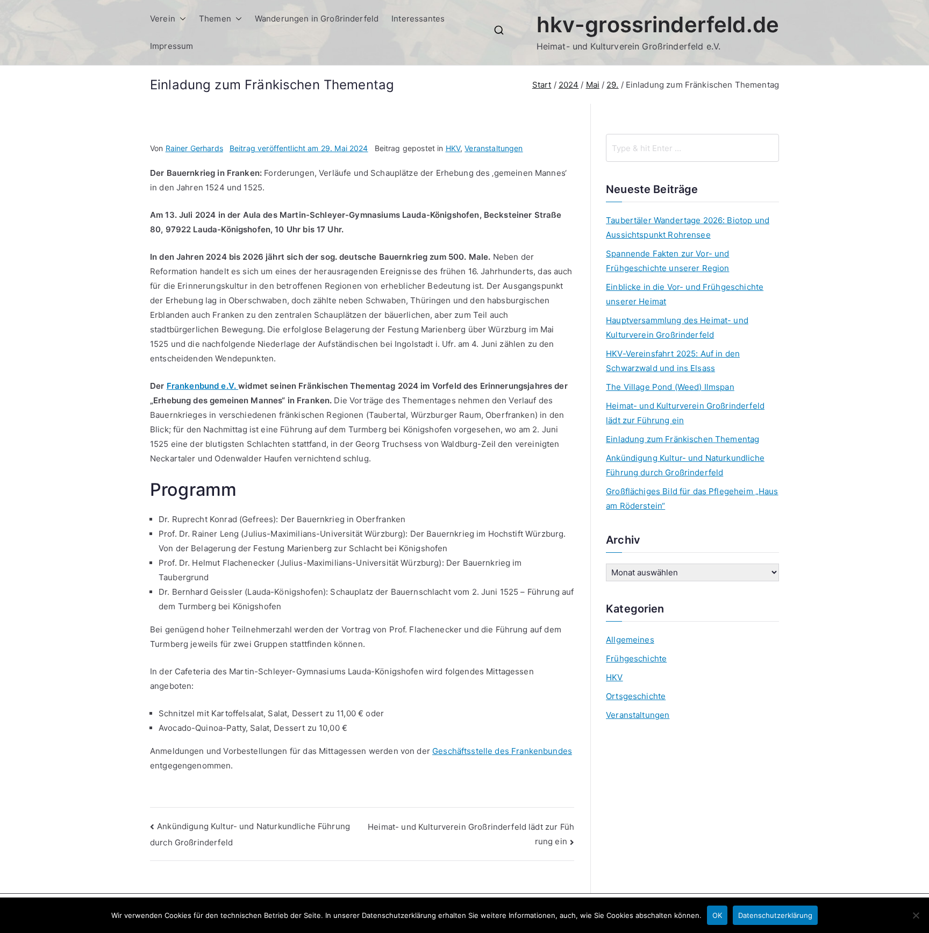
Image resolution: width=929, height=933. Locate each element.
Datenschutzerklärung (775, 915)
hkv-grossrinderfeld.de (658, 24)
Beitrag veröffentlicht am (299, 148)
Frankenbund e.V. (203, 386)
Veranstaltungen (493, 148)
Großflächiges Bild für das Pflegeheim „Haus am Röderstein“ (692, 498)
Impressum (171, 46)
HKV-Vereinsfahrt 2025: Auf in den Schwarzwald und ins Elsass (673, 360)
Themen (215, 18)
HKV (453, 148)
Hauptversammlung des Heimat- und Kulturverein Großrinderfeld (677, 327)
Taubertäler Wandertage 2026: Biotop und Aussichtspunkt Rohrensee (687, 227)
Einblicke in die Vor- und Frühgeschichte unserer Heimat (684, 294)
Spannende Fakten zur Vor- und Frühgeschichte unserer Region (667, 260)
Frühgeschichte (636, 658)
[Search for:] (692, 147)
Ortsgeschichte (636, 696)
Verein (162, 18)
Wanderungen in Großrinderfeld (316, 18)
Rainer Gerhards (194, 148)
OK (717, 915)
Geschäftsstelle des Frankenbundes (502, 751)
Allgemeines (630, 640)
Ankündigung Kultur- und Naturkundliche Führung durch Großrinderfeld (685, 465)
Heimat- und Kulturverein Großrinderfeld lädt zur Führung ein (685, 413)
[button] (180, 18)
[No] (915, 915)
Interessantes (418, 18)
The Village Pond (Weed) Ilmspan (670, 387)
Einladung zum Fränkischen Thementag (682, 439)
